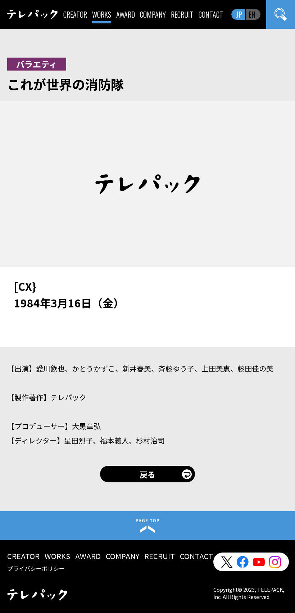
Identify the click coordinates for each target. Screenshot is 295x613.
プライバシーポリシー (36, 568)
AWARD (125, 14)
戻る (147, 474)
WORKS (101, 14)
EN (252, 14)
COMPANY (153, 14)
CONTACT (211, 14)
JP (239, 14)
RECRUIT (182, 14)
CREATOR (75, 14)
